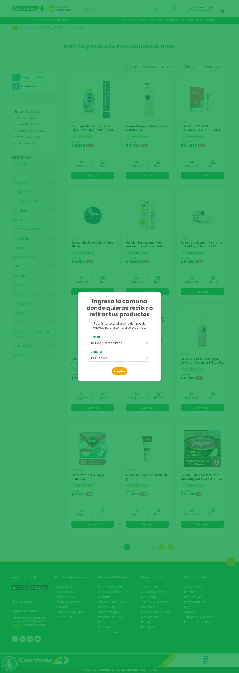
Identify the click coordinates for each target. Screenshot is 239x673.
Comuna (96, 351)
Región (95, 337)
